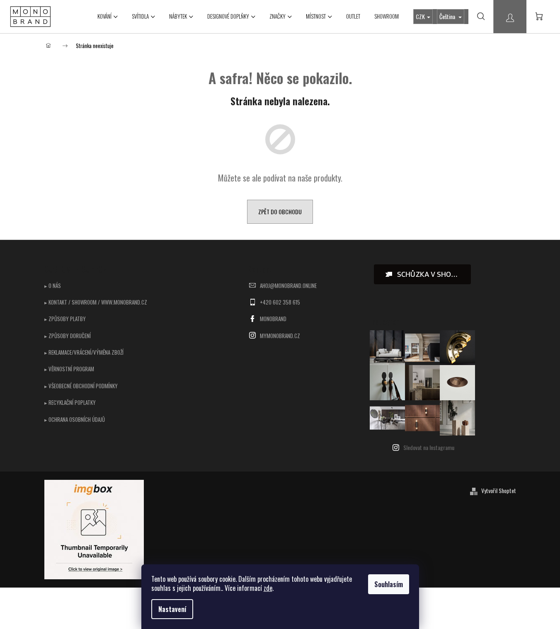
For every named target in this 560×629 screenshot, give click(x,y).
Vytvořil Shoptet (498, 490)
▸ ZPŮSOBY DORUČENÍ (67, 335)
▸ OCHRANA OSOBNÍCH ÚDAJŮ (74, 419)
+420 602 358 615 (280, 302)
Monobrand (273, 318)
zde (268, 588)
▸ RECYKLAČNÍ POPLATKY (70, 402)
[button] (422, 274)
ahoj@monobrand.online (288, 285)
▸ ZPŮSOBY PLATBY (65, 318)
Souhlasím (388, 584)
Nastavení (172, 609)
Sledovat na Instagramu (428, 447)
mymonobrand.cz (280, 335)
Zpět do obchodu (280, 211)
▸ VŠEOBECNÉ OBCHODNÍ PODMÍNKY (81, 386)
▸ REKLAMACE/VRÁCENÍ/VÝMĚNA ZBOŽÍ (84, 352)
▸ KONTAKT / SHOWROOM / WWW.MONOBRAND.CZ (95, 302)
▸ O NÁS (52, 285)
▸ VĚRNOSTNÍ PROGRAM (69, 369)
